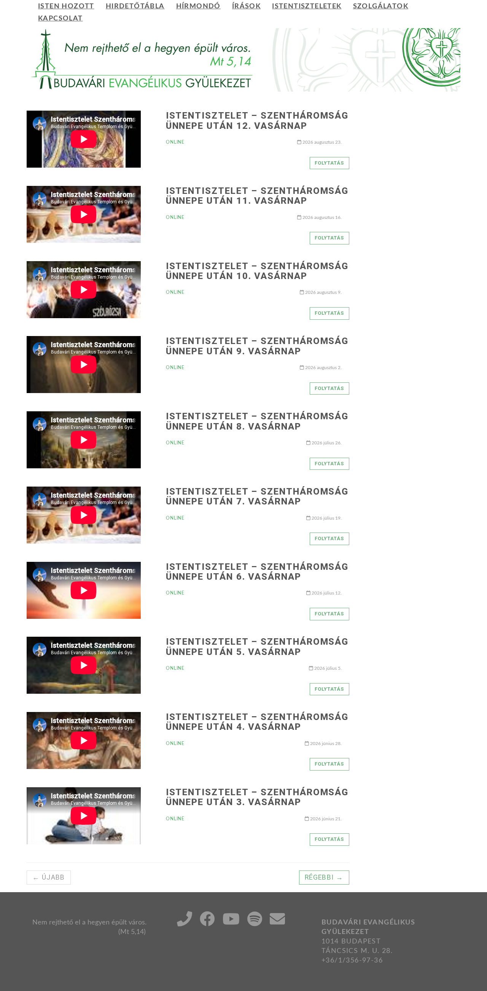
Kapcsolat (60, 18)
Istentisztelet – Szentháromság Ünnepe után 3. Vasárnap (257, 797)
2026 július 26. (326, 443)
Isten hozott (66, 6)
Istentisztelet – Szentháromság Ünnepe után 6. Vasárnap (257, 571)
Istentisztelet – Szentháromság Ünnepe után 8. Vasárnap (257, 421)
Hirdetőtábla (135, 6)
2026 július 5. (327, 668)
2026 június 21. (325, 819)
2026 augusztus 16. (321, 217)
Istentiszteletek (306, 6)
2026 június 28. (325, 743)
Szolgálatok (380, 6)
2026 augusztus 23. (321, 142)
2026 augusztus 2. (323, 367)
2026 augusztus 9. (323, 292)
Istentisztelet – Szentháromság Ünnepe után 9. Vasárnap (257, 346)
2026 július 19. (326, 518)
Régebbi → (324, 877)
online (175, 142)
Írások (246, 6)
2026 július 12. (326, 593)
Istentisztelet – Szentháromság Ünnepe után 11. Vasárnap (257, 196)
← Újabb (48, 877)
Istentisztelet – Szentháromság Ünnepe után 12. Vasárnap (257, 120)
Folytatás (329, 163)
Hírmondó (198, 6)
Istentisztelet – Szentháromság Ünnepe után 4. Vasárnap (257, 722)
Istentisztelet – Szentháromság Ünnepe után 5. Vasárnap (257, 646)
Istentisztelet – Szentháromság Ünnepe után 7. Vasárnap (257, 496)
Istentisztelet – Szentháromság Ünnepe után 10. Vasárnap (257, 271)
